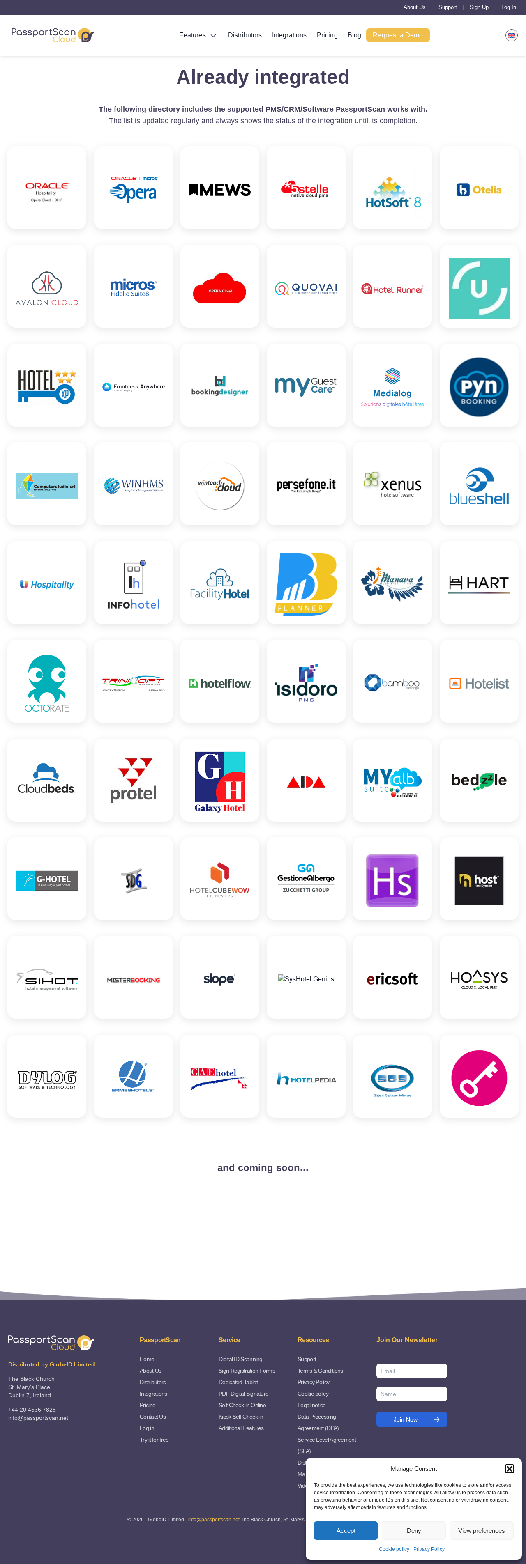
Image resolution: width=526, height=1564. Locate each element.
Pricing (327, 35)
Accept (346, 1530)
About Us (415, 7)
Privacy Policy (429, 1549)
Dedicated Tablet (238, 1382)
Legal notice (312, 1405)
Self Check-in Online (242, 1405)
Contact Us (153, 1416)
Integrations (289, 35)
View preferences (481, 1530)
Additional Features (241, 1428)
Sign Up (479, 7)
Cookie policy (394, 1549)
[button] (509, 1469)
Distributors (245, 35)
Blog (355, 35)
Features (192, 35)
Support (447, 7)
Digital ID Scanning (241, 1359)
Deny (414, 1530)
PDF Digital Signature (243, 1393)
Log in (147, 1428)
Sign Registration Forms (247, 1370)
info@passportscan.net (214, 1520)
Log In (508, 7)
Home (147, 1359)
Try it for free (154, 1439)
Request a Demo (398, 35)
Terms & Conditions (320, 1370)
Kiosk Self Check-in (241, 1416)
